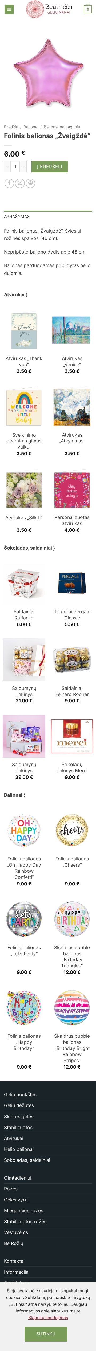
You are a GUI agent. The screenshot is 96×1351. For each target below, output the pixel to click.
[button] (9, 9)
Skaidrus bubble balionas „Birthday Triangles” (72, 957)
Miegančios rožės (23, 1210)
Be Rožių (13, 1243)
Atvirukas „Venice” (72, 361)
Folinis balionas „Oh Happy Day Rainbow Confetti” (24, 868)
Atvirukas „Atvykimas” (72, 438)
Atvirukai (13, 1138)
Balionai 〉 (14, 795)
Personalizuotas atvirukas (72, 520)
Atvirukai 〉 (15, 294)
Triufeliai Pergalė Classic (72, 614)
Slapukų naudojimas (48, 1317)
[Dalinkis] (9, 183)
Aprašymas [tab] (17, 216)
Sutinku (46, 1333)
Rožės (11, 1189)
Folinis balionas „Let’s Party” (24, 950)
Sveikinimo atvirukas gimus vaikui (24, 441)
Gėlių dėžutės (19, 1105)
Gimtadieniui (17, 1178)
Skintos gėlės (18, 1116)
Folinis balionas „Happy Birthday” (24, 1042)
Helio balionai (19, 1149)
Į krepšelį (49, 166)
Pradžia (11, 127)
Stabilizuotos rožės (25, 1221)
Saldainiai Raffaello (24, 614)
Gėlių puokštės (20, 1094)
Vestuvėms (16, 1232)
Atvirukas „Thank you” (24, 361)
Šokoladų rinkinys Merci (72, 767)
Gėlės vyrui (16, 1199)
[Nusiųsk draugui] (20, 183)
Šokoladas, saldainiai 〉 (29, 548)
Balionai (30, 127)
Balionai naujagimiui (62, 127)
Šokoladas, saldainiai (27, 1160)
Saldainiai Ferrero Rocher (72, 691)
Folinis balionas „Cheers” (72, 862)
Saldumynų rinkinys (24, 691)
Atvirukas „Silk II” (24, 517)
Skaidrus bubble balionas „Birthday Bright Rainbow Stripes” (72, 1048)
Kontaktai (14, 1261)
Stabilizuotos (18, 1127)
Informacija (16, 1272)
